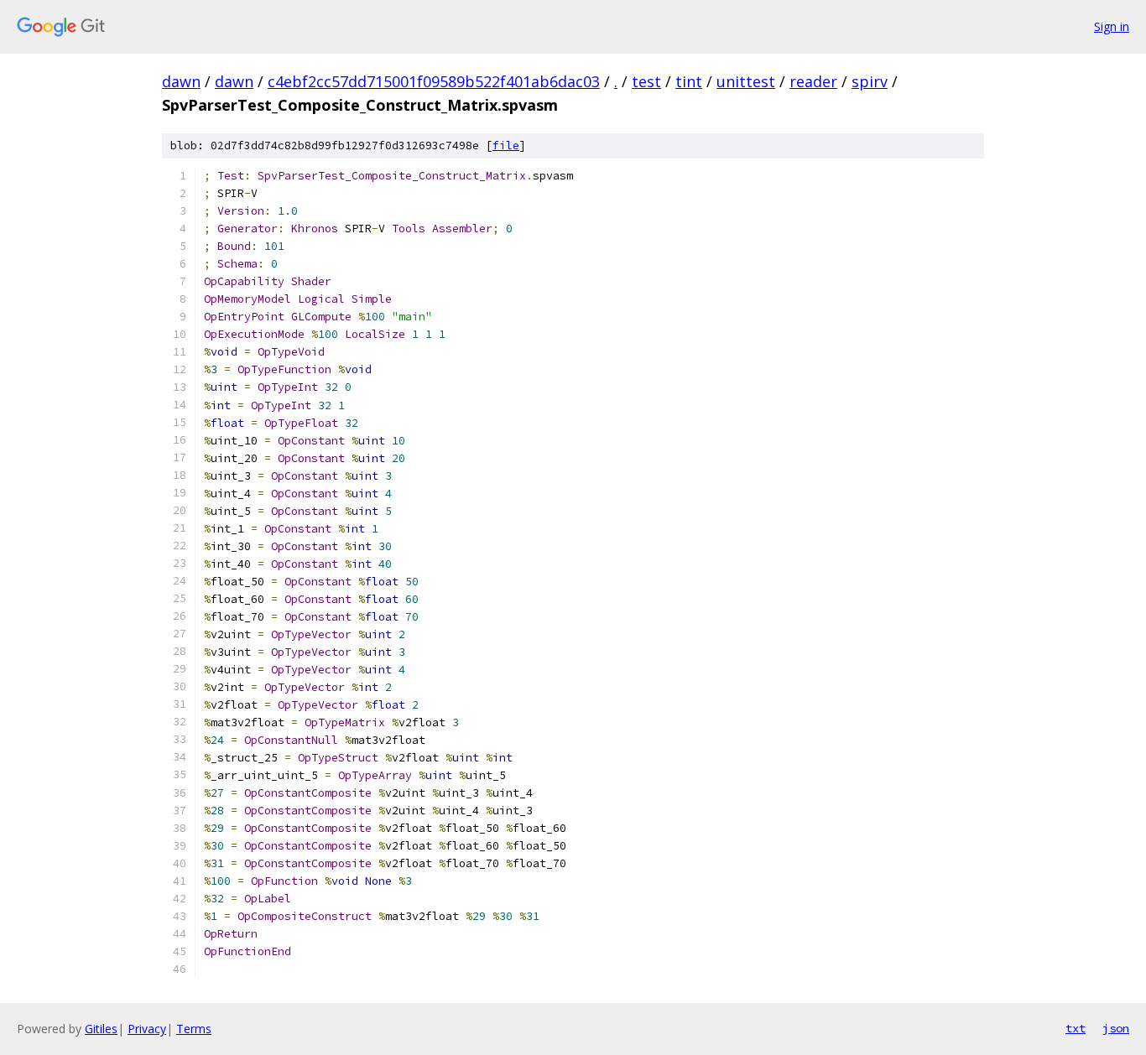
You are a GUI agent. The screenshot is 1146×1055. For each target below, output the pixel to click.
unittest (745, 81)
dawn (181, 81)
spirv (870, 81)
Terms (193, 1029)
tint (688, 81)
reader (813, 81)
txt (1075, 1028)
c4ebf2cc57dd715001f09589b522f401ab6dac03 (434, 81)
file (505, 145)
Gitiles (101, 1029)
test (646, 81)
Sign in (1111, 26)
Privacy (147, 1029)
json (1115, 1028)
